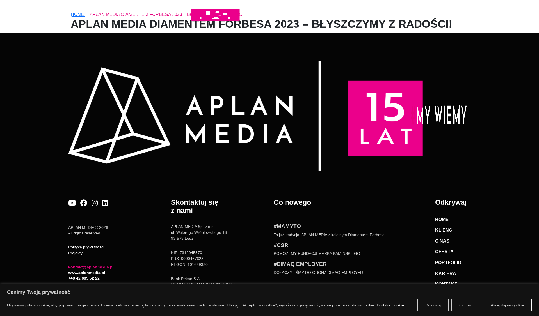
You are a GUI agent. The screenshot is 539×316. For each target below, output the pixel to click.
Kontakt (465, 11)
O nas (338, 14)
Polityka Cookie (390, 305)
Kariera (431, 11)
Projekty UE (78, 253)
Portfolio (397, 11)
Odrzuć (465, 305)
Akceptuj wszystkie (507, 305)
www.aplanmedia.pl (86, 272)
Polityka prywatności (86, 247)
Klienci (313, 11)
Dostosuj (433, 305)
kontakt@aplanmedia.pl (91, 267)
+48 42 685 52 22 (84, 278)
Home (286, 11)
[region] (269, 300)
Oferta (363, 11)
